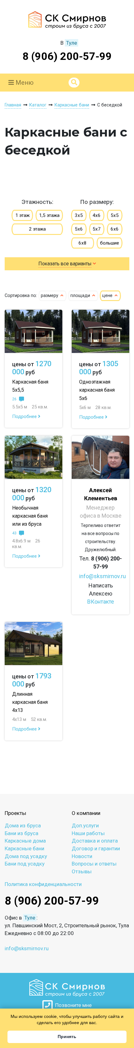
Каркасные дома (25, 841)
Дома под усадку (26, 856)
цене (108, 295)
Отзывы (82, 871)
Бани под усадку (25, 864)
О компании (86, 813)
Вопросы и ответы (94, 864)
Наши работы (88, 833)
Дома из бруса (23, 825)
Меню (24, 82)
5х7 (97, 229)
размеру (50, 295)
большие (109, 243)
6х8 (83, 243)
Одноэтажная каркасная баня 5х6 (97, 390)
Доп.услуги (85, 825)
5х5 (115, 215)
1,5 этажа (49, 215)
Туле (71, 43)
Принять (67, 1036)
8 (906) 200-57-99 (67, 56)
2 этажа (37, 229)
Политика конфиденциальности (43, 884)
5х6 (79, 229)
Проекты (15, 813)
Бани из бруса (21, 833)
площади (80, 295)
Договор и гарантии (96, 848)
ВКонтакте (100, 601)
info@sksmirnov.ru (102, 576)
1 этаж (22, 215)
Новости (82, 856)
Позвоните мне (72, 1005)
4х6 (97, 215)
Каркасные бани (24, 848)
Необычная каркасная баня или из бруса (30, 516)
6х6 (115, 229)
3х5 (79, 215)
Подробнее (25, 416)
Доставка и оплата (95, 841)
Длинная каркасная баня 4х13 (30, 702)
